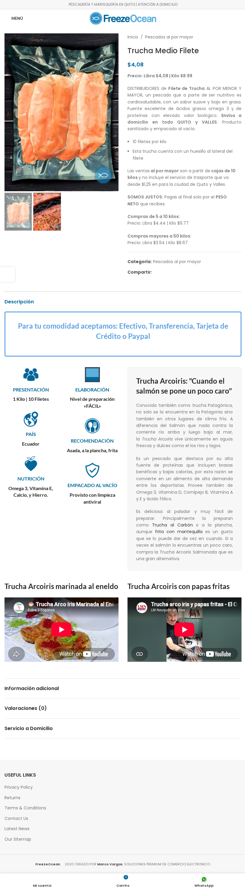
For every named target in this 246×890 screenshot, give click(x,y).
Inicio (133, 37)
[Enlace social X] (162, 272)
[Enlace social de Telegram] (184, 272)
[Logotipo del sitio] (123, 18)
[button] (10, 112)
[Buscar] (236, 18)
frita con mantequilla (178, 532)
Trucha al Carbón (172, 525)
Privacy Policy (18, 787)
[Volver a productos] (230, 37)
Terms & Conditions (25, 808)
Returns (12, 798)
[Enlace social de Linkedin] (177, 272)
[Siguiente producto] (238, 37)
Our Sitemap (17, 839)
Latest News (16, 829)
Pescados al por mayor (169, 37)
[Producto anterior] (223, 37)
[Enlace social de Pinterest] (170, 272)
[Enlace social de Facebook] (155, 272)
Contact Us (16, 818)
